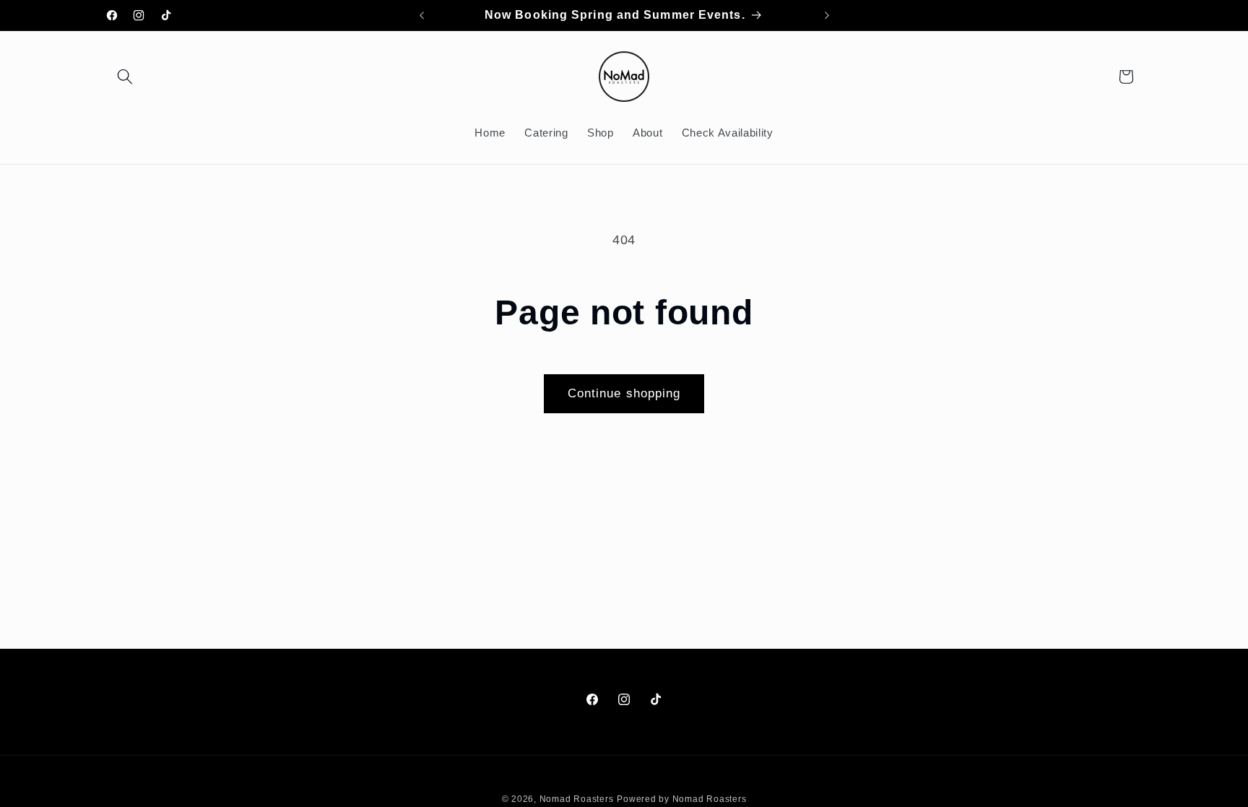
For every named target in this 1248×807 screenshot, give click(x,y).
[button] (125, 76)
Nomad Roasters (577, 799)
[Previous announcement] (422, 15)
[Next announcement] (827, 15)
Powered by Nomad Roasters (681, 799)
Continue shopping (624, 393)
